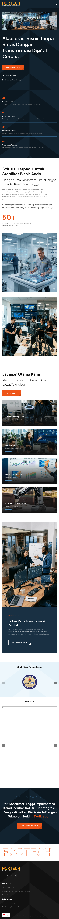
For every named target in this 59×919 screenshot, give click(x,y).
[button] (3, 683)
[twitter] (7, 846)
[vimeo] (15, 846)
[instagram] (11, 846)
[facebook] (3, 846)
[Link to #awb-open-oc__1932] (56, 4)
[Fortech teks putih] (11, 2)
